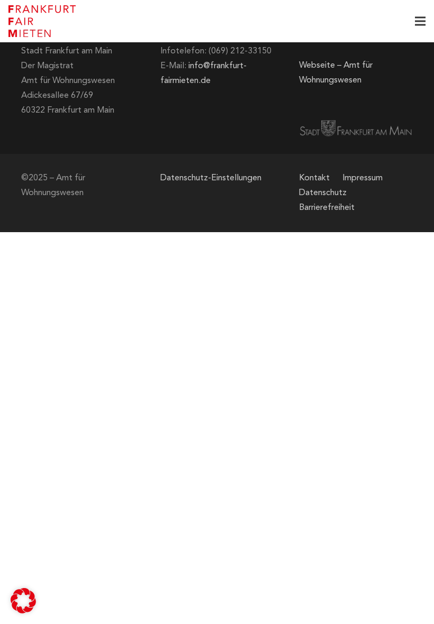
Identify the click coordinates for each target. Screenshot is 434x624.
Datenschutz (323, 193)
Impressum (362, 178)
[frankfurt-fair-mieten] (42, 21)
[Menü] (420, 21)
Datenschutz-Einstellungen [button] (210, 178)
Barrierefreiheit (327, 208)
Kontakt (314, 178)
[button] (23, 600)
